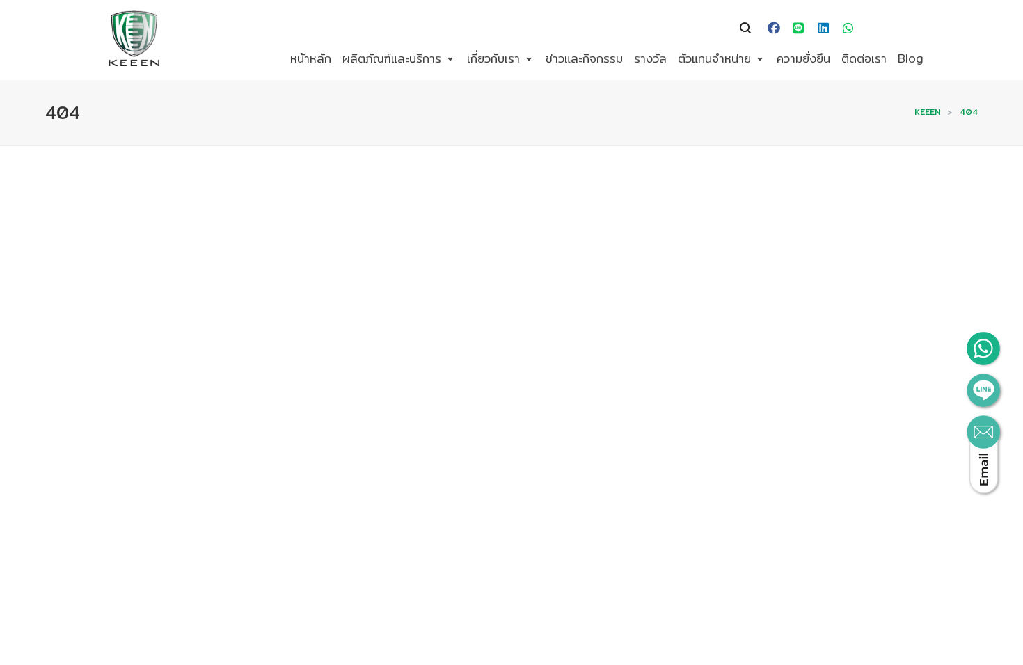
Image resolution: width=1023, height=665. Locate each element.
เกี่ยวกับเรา (493, 58)
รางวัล (650, 58)
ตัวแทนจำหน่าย (714, 58)
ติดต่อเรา (864, 58)
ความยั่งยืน (803, 58)
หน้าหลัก (310, 58)
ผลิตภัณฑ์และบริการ (391, 58)
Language (885, 28)
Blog (910, 58)
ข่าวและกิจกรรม (584, 58)
